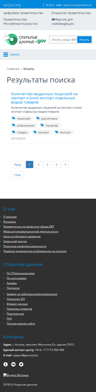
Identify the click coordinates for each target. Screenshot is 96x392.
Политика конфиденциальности (24, 246)
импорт (43, 132)
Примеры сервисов (19, 309)
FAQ (9, 318)
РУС (11, 5)
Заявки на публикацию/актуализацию (32, 294)
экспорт (65, 132)
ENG (18, 5)
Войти (50, 5)
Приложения (15, 314)
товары (22, 132)
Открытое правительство (71, 13)
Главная (13, 69)
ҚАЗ (5, 5)
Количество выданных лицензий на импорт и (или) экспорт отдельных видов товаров (44, 98)
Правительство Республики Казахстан (20, 21)
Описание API (16, 299)
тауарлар (51, 125)
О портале (10, 217)
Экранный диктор (15, 241)
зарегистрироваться (77, 5)
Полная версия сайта (21, 323)
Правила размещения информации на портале (35, 251)
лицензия (23, 118)
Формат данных (17, 304)
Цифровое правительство (23, 13)
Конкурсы (9, 221)
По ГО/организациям (21, 273)
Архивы (12, 283)
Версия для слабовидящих (62, 21)
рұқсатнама (49, 118)
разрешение (25, 125)
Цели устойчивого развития (22, 236)
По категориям (16, 278)
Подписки (13, 288)
